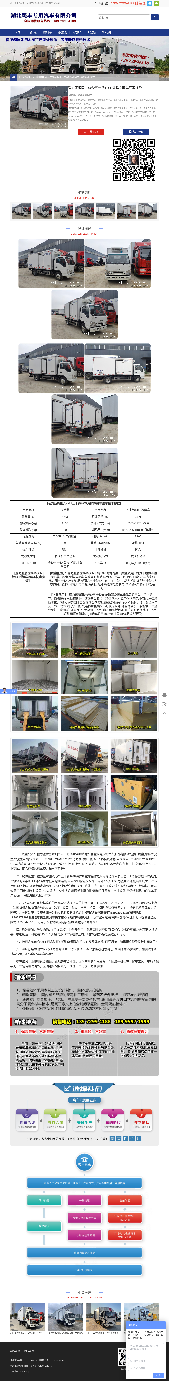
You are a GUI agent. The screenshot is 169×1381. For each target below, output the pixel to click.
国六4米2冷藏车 (132, 100)
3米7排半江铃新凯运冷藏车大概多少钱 (103, 1333)
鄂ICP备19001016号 (42, 1366)
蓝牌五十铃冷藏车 (106, 100)
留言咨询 (137, 131)
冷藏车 (76, 77)
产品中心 (32, 32)
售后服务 (92, 32)
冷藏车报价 (91, 104)
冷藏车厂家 (81, 104)
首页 (17, 32)
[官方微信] (156, 3)
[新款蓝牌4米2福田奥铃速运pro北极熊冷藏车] (141, 1317)
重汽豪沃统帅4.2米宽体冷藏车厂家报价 (65, 1333)
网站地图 (24, 1371)
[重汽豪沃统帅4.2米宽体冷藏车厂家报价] (65, 1317)
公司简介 (77, 32)
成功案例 (62, 32)
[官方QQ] (149, 3)
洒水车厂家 (29, 1351)
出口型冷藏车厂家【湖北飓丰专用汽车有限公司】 (43, 17)
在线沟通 (92, 131)
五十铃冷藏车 (119, 100)
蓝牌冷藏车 (93, 100)
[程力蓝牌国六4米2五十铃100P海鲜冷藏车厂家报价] (21, 211)
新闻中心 (47, 32)
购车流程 (106, 32)
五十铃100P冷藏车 (148, 100)
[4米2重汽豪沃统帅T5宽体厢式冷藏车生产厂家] (27, 1317)
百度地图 (14, 1371)
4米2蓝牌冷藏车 (88, 77)
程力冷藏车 (83, 100)
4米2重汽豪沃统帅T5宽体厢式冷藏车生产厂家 (30, 1333)
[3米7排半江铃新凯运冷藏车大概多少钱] (103, 1317)
